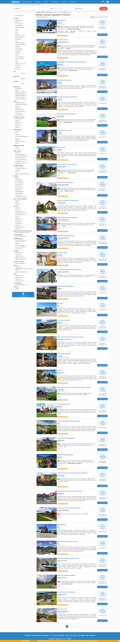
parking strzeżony (20, 109)
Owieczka (59, 494)
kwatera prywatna (19, 37)
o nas (66, 635)
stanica (17, 55)
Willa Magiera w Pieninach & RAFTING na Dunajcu (71, 62)
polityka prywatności (58, 635)
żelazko (17, 127)
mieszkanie (17, 39)
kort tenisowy (19, 188)
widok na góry (19, 275)
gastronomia (18, 65)
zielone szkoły (19, 248)
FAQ (50, 635)
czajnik (17, 131)
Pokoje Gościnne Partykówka (65, 438)
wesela (17, 243)
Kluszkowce (60, 83)
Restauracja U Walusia (63, 353)
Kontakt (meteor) (37, 635)
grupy (17, 288)
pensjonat (17, 46)
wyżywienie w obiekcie (21, 163)
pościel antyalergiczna (21, 236)
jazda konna (18, 186)
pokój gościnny (18, 48)
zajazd (16, 62)
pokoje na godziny (20, 166)
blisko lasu (18, 254)
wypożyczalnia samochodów (22, 173)
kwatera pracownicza (20, 36)
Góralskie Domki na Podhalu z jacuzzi (68, 558)
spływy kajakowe (20, 191)
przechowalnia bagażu (21, 168)
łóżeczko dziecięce (20, 214)
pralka (17, 147)
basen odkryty (19, 181)
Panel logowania (90, 635)
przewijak (18, 225)
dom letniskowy (18, 25)
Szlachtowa (59, 134)
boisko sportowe (19, 182)
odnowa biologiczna (20, 43)
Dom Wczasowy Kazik (63, 404)
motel (16, 41)
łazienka (18, 124)
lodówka (18, 139)
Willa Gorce (60, 303)
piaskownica (19, 220)
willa (16, 60)
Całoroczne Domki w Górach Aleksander (69, 508)
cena (14, 71)
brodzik (17, 209)
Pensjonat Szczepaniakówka (65, 455)
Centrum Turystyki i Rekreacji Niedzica (68, 421)
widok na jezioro (19, 277)
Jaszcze (59, 579)
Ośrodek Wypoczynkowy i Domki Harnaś (69, 269)
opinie (106, 17)
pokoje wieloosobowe (21, 99)
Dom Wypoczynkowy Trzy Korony (67, 97)
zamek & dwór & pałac (20, 63)
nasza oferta (73, 635)
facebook (28, 635)
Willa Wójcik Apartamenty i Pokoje (67, 541)
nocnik (17, 216)
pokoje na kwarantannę (21, 272)
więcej (59, 72)
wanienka (18, 228)
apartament (18, 22)
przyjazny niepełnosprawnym (23, 232)
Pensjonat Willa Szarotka (64, 80)
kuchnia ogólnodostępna (21, 136)
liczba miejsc (16, 76)
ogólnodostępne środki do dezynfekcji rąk (24, 269)
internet (18, 106)
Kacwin (59, 43)
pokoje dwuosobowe (20, 93)
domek (16, 29)
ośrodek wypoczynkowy (20, 44)
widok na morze (19, 281)
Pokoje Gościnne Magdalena (65, 286)
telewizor (18, 125)
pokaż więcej (16, 69)
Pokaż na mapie (23, 296)
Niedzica (59, 424)
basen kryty (18, 179)
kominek (18, 134)
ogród (17, 143)
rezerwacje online (19, 15)
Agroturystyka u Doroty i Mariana (67, 164)
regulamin (45, 635)
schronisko (17, 53)
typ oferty (15, 18)
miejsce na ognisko (20, 141)
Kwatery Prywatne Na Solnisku (66, 575)
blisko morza (19, 256)
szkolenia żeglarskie (20, 263)
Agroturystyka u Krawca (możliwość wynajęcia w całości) (74, 387)
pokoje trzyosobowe (20, 97)
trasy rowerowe (19, 193)
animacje (18, 207)
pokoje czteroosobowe (21, 92)
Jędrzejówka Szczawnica (64, 130)
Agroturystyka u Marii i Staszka (66, 114)
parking (17, 108)
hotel (16, 32)
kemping (17, 34)
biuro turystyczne (19, 23)
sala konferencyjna (20, 241)
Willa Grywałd (61, 147)
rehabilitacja (19, 113)
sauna (17, 202)
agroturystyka (18, 20)
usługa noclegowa (19, 58)
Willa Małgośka (61, 525)
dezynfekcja (18, 267)
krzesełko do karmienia (21, 213)
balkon (17, 120)
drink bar (18, 152)
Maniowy (59, 407)
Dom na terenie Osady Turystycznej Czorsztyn (70, 337)
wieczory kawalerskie (21, 245)
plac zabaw (18, 221)
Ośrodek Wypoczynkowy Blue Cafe (67, 217)
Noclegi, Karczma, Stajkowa (65, 182)
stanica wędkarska (19, 56)
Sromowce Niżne (61, 65)
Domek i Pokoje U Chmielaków (66, 592)
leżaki (17, 138)
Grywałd (59, 151)
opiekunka (18, 218)
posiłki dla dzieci (20, 161)
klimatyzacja (19, 122)
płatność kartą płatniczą (21, 284)
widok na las (19, 279)
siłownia (18, 204)
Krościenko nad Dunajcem (63, 186)
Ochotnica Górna (61, 24)
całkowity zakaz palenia (21, 104)
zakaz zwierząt (19, 115)
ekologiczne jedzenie (21, 154)
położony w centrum (20, 259)
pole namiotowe (19, 50)
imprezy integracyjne (21, 240)
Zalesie (58, 117)
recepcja (18, 170)
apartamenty (19, 88)
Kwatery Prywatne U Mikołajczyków (67, 200)
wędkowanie (19, 195)
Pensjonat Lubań (62, 609)
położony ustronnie (20, 257)
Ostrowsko (59, 307)
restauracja (17, 67)
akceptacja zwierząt (20, 102)
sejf (17, 172)
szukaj (104, 8)
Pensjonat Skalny (62, 252)
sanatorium (18, 51)
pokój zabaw (19, 223)
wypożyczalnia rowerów (21, 196)
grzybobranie (19, 184)
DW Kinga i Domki (62, 40)
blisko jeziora (19, 252)
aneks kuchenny (19, 118)
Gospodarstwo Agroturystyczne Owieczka (69, 491)
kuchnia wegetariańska (21, 159)
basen (17, 177)
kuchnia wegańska (20, 157)
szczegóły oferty (102, 34)
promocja (15, 81)
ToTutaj (59, 370)
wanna (17, 148)
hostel (16, 30)
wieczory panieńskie (20, 247)
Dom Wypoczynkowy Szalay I (65, 235)
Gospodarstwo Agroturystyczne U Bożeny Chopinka (72, 473)
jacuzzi (17, 200)
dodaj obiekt (81, 635)
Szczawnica (59, 100)
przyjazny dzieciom (20, 227)
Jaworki (59, 290)
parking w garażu (20, 111)
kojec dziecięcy (19, 211)
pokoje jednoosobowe (21, 95)
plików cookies (33, 641)
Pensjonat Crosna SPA (63, 320)
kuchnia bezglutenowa (21, 156)
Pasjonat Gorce (61, 20)
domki (17, 90)
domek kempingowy (20, 27)
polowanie (18, 189)
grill (17, 133)
